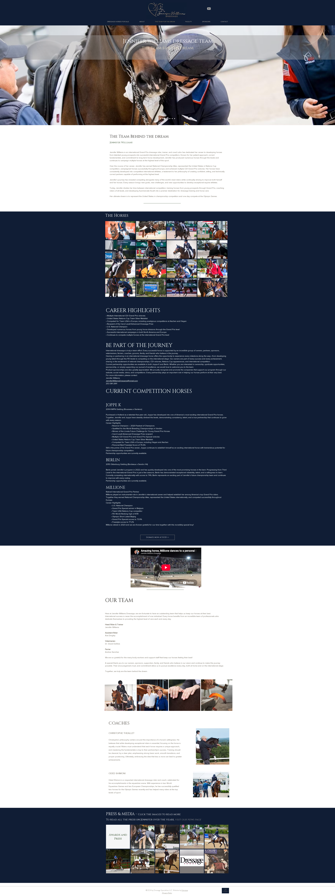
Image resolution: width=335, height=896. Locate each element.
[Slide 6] (172, 118)
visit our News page (188, 819)
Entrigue (185, 890)
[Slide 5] (169, 118)
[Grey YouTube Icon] (209, 8)
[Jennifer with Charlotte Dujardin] (162, 118)
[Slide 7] (174, 118)
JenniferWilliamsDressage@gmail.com (122, 381)
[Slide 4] (167, 118)
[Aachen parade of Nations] (160, 118)
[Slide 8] (165, 118)
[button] (142, 21)
